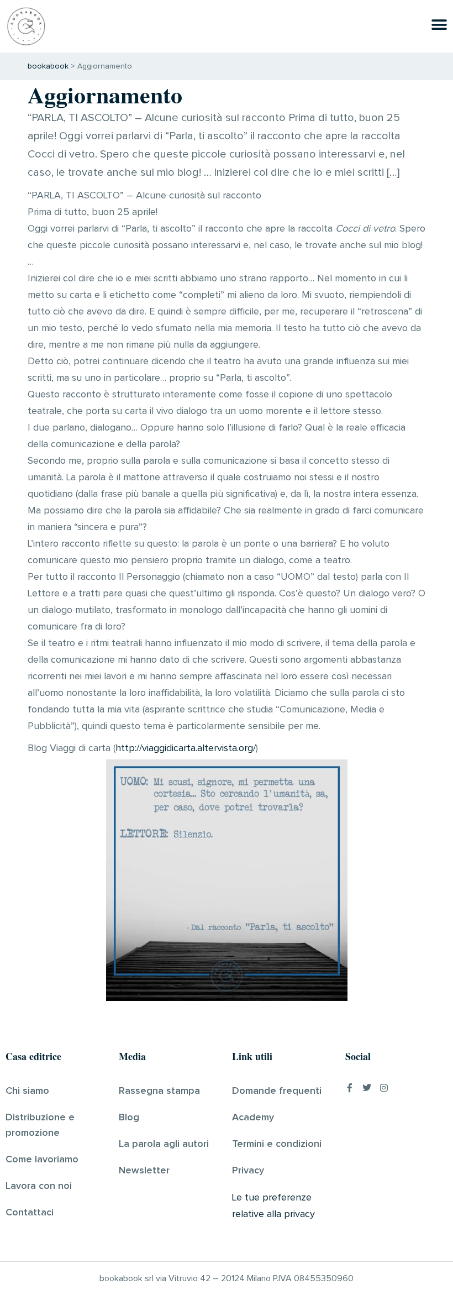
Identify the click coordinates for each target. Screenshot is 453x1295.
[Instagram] (384, 1087)
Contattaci (30, 1213)
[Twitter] (366, 1087)
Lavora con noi (39, 1186)
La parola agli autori (164, 1144)
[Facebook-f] (349, 1087)
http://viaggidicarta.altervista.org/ (185, 748)
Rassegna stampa (159, 1091)
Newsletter (144, 1171)
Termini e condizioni (277, 1144)
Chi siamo (27, 1091)
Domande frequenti (277, 1091)
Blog (129, 1118)
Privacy (248, 1171)
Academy (253, 1118)
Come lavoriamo (42, 1160)
